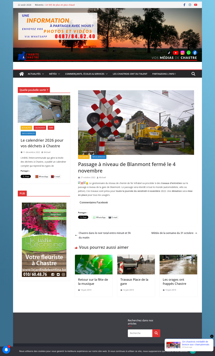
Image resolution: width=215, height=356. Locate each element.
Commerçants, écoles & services (84, 73)
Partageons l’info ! (164, 73)
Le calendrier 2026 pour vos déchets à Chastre (42, 143)
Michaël (102, 177)
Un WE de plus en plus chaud (60, 4)
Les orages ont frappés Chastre (174, 281)
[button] (42, 74)
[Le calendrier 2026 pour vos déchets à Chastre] (44, 109)
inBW (51, 128)
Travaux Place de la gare (134, 281)
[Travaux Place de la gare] (136, 257)
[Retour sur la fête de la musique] (94, 257)
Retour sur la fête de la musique (93, 281)
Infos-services (98, 157)
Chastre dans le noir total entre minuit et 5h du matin (105, 235)
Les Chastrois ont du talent (130, 73)
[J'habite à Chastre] (21, 74)
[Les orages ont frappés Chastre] (178, 257)
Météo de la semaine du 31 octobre (172, 233)
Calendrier (40, 128)
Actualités (34, 73)
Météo (53, 73)
